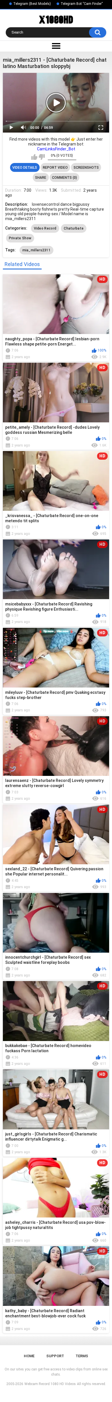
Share (40, 178)
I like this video (34, 157)
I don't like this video (42, 157)
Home (29, 1356)
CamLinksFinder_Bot (56, 149)
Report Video (55, 168)
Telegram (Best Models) (32, 4)
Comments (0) (64, 178)
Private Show (20, 238)
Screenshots (86, 168)
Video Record (45, 228)
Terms (82, 1356)
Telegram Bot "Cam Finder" (82, 4)
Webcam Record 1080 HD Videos (50, 1384)
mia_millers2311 (36, 250)
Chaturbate (74, 228)
